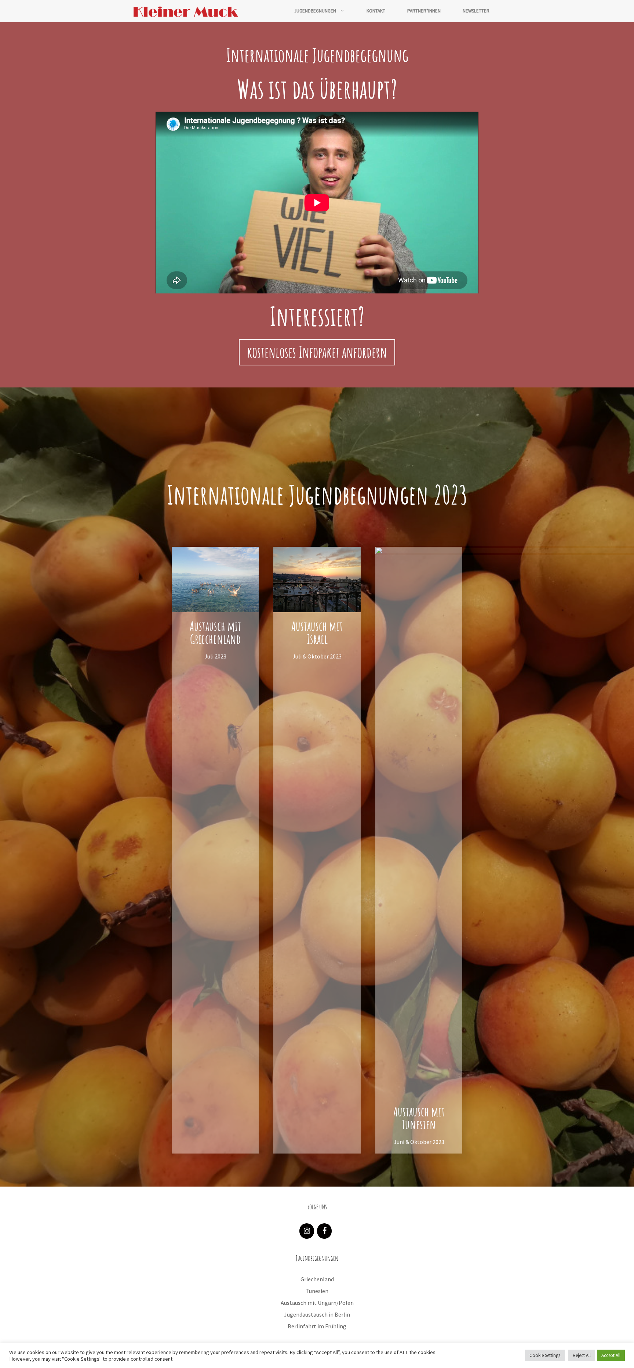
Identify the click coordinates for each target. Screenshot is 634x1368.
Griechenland (317, 1279)
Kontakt (376, 11)
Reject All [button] (582, 1355)
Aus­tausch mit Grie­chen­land (215, 632)
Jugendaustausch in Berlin (317, 1314)
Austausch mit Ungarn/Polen (317, 1302)
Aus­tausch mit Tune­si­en (419, 1118)
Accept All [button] (610, 1355)
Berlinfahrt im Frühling (317, 1326)
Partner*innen (424, 11)
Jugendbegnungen (315, 11)
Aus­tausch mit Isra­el (317, 632)
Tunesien (317, 1291)
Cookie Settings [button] (544, 1355)
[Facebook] (324, 1231)
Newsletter (476, 11)
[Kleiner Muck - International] (186, 11)
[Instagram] (306, 1231)
